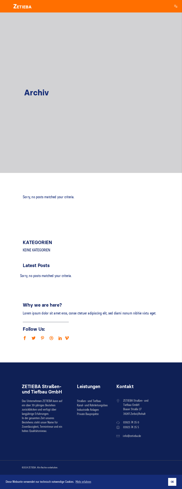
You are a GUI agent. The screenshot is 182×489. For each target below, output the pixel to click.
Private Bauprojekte (88, 414)
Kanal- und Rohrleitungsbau (92, 405)
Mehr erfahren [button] (83, 481)
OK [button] (172, 481)
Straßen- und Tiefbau (89, 401)
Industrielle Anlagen (88, 409)
